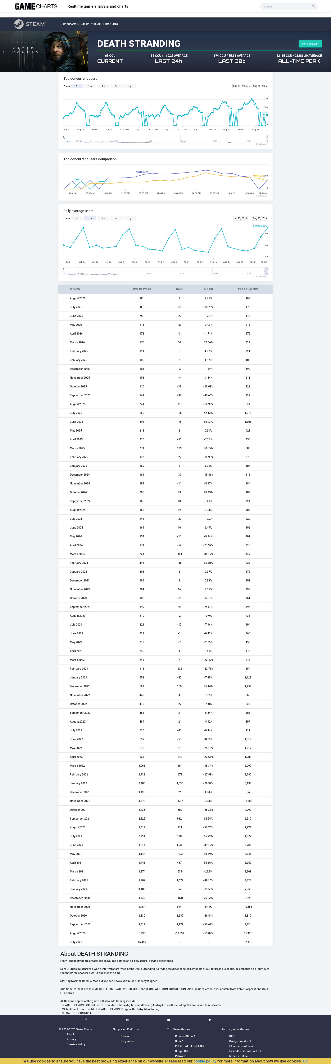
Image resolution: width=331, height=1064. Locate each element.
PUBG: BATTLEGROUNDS (190, 1046)
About (70, 1034)
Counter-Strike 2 (185, 1036)
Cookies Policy (76, 1044)
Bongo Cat (181, 1051)
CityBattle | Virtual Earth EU (245, 1051)
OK (305, 1061)
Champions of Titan (241, 1046)
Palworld (180, 1056)
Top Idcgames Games (235, 1029)
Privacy (71, 1039)
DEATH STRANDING (106, 23)
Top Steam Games (178, 1029)
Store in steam (310, 43)
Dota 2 (179, 1041)
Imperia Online (238, 1056)
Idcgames (127, 1041)
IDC (231, 1036)
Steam (85, 23)
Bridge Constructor (241, 1041)
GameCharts (68, 23)
